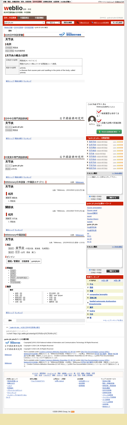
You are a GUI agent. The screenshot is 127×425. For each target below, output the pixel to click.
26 (78, 190)
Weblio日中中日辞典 (30, 354)
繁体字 (8, 198)
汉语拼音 (25, 261)
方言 (79, 375)
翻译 (11, 290)
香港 (28, 252)
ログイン (110, 2)
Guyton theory (92, 219)
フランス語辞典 (107, 395)
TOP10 (92, 281)
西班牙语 (18, 297)
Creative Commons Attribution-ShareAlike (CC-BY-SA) (57, 352)
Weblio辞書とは (12, 381)
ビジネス (35, 373)
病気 (54, 64)
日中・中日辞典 (10, 18)
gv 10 (89, 239)
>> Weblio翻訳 (117, 173)
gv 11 (89, 242)
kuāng (92, 311)
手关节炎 (92, 165)
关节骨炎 (92, 159)
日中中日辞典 (37, 1)
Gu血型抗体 (91, 227)
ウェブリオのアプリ (38, 381)
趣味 (53, 375)
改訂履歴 (103, 354)
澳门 (33, 252)
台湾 (23, 252)
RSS (72, 411)
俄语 (50, 295)
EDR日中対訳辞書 (14, 35)
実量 (91, 291)
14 (76, 190)
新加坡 (37, 248)
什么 (91, 284)
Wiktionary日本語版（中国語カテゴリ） (25, 182)
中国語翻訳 (39, 18)
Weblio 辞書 (8, 27)
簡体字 (8, 219)
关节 (18, 248)
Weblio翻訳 (106, 388)
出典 (54, 190)
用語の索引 (19, 81)
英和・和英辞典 (26, 1)
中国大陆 (29, 248)
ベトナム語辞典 (107, 402)
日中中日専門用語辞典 (16, 118)
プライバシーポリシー (14, 390)
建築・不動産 (85, 373)
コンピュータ (51, 373)
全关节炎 (92, 145)
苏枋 (91, 287)
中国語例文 (24, 18)
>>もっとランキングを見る (113, 320)
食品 (70, 375)
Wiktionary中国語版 (15, 235)
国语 (10, 261)
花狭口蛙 (93, 298)
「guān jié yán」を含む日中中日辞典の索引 (24, 327)
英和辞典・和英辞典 (109, 385)
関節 (21, 64)
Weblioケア (106, 406)
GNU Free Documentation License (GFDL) (95, 352)
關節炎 (14, 198)
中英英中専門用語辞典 (16, 157)
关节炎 (14, 219)
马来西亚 (45, 248)
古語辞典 (56, 1)
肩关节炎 (92, 168)
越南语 (51, 302)
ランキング (27, 81)
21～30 (117, 280)
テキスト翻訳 (92, 173)
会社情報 (82, 383)
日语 (50, 297)
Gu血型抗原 (91, 230)
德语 (16, 293)
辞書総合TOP (119, 2)
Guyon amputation (94, 208)
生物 (65, 375)
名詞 (10, 193)
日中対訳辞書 (29, 27)
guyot (89, 216)
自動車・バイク (67, 373)
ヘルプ (9, 385)
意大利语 (52, 293)
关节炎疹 (92, 151)
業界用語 (43, 373)
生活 (40, 375)
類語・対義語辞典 (14, 1)
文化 (35, 375)
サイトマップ (11, 392)
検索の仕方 (11, 383)
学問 (93, 373)
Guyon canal (92, 210)
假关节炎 (92, 142)
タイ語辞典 (106, 399)
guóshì (90, 222)
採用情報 (82, 385)
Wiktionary (80, 182)
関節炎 (15, 48)
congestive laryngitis (99, 294)
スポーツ (60, 375)
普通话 (17, 261)
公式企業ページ (84, 381)
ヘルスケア (47, 375)
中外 (91, 314)
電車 (59, 373)
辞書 (4, 1)
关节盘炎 (92, 156)
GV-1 (89, 236)
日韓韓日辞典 (47, 1)
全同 (18, 51)
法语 (16, 302)
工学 (78, 373)
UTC (80, 190)
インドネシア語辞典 (109, 397)
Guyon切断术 (92, 213)
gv (88, 233)
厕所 (91, 307)
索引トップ (10, 81)
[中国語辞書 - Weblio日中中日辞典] (13, 10)
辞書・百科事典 (87, 375)
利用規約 (10, 388)
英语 (16, 295)
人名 (74, 375)
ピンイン (9, 127)
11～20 (104, 280)
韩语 (50, 299)
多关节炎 (92, 162)
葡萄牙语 (18, 299)
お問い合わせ (59, 381)
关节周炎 (92, 148)
